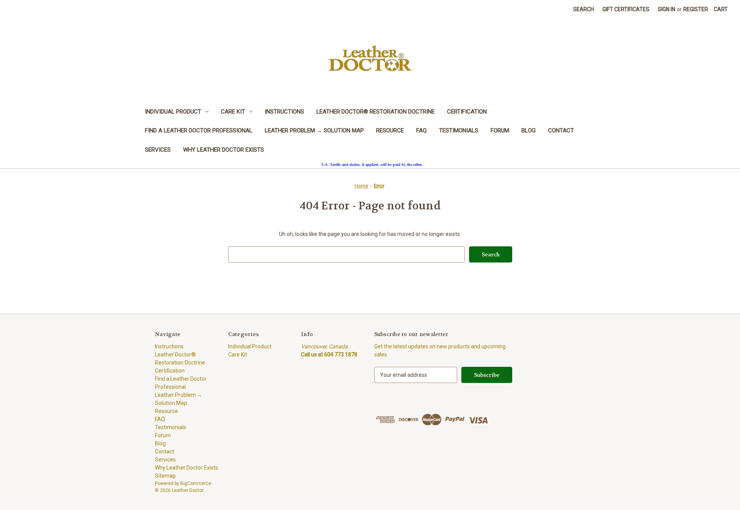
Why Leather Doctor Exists (223, 149)
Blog (528, 130)
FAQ (421, 130)
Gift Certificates (625, 9)
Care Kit (233, 111)
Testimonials (458, 130)
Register (695, 9)
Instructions (284, 111)
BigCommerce (195, 483)
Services (158, 149)
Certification (467, 111)
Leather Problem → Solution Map (314, 130)
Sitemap (165, 476)
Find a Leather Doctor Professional (198, 130)
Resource (390, 130)
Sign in (666, 9)
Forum (500, 130)
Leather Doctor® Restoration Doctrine (375, 111)
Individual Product (173, 111)
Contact (561, 130)
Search (583, 9)
